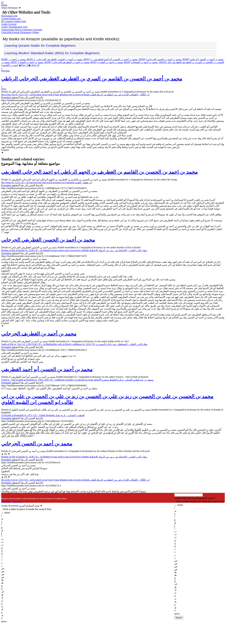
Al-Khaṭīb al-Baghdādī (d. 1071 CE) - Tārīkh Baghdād (43, 415)
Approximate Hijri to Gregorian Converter (21, 29)
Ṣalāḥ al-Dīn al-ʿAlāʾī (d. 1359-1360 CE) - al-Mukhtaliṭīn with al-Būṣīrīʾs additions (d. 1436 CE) (74, 344)
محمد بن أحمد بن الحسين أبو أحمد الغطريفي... (117, 59)
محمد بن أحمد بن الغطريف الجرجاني (74, 62)
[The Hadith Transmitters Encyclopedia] (2, 3)
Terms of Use (17, 502)
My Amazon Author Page (13, 21)
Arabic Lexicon (8, 24)
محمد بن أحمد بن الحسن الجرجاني (167, 59)
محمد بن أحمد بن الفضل (34, 62)
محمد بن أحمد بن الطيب (113, 62)
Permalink (6, 97)
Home (4, 5)
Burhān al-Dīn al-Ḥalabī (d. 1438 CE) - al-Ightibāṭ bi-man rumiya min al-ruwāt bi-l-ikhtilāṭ (74, 250)
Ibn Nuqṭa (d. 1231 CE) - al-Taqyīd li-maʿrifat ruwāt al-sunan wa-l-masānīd (46, 182)
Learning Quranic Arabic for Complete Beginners (40, 45)
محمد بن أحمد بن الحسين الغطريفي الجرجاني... (62, 59)
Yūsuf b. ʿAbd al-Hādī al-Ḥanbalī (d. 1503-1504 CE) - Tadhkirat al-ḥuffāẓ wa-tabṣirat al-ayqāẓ (77, 379)
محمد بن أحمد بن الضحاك (148, 62)
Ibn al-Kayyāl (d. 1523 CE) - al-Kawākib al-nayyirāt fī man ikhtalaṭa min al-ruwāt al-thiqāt (75, 94)
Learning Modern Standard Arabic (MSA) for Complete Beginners (52, 53)
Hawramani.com (9, 15)
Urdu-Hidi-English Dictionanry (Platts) (20, 32)
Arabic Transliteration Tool (14, 27)
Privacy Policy (6, 502)
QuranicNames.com (11, 18)
